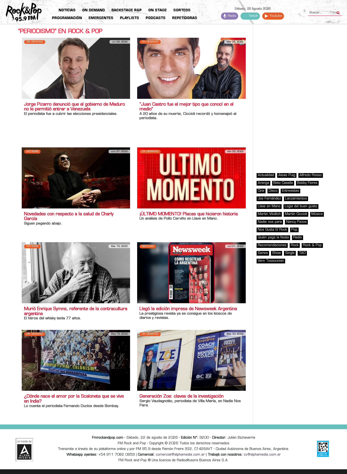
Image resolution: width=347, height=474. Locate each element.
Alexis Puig (286, 175)
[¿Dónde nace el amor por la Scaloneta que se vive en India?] (76, 360)
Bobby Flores (307, 183)
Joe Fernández (269, 198)
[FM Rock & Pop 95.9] (19, 13)
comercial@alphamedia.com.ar (180, 455)
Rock (295, 245)
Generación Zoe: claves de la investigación (182, 397)
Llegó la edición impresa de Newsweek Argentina (188, 309)
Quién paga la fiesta (273, 237)
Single (290, 253)
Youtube (275, 15)
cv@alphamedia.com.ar (262, 455)
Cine (261, 191)
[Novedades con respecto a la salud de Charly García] (76, 177)
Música (317, 214)
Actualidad (266, 175)
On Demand (34, 42)
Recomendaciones (272, 245)
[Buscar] (338, 11)
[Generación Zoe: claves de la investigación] (191, 360)
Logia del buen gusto (301, 206)
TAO (302, 253)
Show (276, 253)
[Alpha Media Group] (24, 449)
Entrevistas (290, 191)
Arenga (263, 183)
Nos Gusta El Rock (272, 230)
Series (263, 253)
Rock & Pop (312, 245)
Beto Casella (283, 183)
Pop (294, 230)
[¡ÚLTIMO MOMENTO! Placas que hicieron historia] (191, 177)
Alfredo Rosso (311, 175)
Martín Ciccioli (296, 214)
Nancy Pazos (296, 222)
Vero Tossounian (271, 261)
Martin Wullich (269, 214)
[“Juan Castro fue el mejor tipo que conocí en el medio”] (191, 68)
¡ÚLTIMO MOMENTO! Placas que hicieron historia (189, 214)
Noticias (32, 151)
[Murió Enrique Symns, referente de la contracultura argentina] (76, 272)
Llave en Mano (269, 206)
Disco (273, 191)
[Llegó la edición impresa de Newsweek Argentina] (191, 272)
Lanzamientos (296, 198)
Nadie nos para (270, 222)
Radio (231, 15)
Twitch (253, 15)
